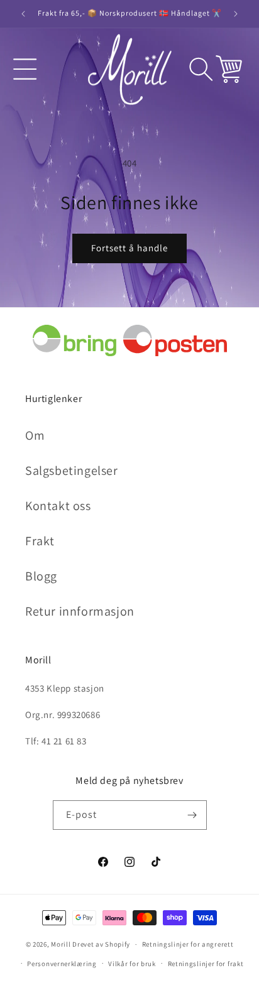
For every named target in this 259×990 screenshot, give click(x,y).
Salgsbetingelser (71, 470)
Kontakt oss (58, 506)
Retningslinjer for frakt (206, 963)
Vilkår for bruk (132, 963)
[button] (25, 69)
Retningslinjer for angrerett (188, 944)
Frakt (40, 541)
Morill (60, 944)
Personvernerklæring (61, 963)
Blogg (41, 576)
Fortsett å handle (129, 248)
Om (35, 435)
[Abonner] (192, 815)
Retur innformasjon (80, 611)
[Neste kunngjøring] (236, 14)
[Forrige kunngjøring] (23, 14)
